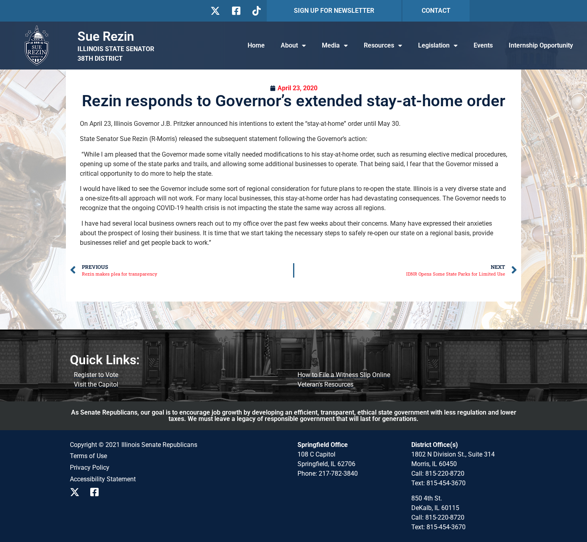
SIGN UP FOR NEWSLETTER (334, 10)
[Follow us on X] (215, 11)
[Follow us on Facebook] (235, 11)
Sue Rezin (105, 36)
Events (483, 45)
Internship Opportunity (541, 45)
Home (256, 45)
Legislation (434, 45)
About (289, 45)
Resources (379, 45)
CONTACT (436, 10)
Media (331, 45)
